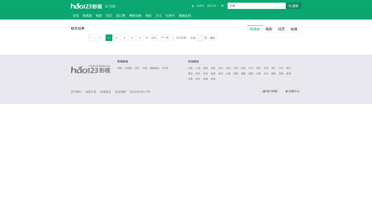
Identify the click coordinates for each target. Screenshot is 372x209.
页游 (228, 68)
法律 (258, 73)
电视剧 (87, 15)
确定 (212, 37)
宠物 (281, 73)
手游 (235, 68)
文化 (266, 73)
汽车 (281, 68)
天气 (251, 68)
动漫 (144, 68)
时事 (213, 79)
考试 (220, 73)
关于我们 (76, 91)
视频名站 (185, 15)
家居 (288, 73)
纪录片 (170, 15)
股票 (213, 73)
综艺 (109, 15)
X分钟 (165, 68)
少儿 (159, 15)
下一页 (167, 37)
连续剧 (128, 68)
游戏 (243, 68)
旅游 (205, 68)
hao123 (81, 6)
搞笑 (149, 15)
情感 (205, 79)
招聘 (251, 73)
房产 (273, 68)
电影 (99, 15)
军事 (190, 79)
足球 (266, 68)
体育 (258, 68)
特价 (198, 73)
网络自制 (135, 15)
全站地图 (120, 91)
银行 (288, 68)
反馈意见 (105, 91)
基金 (190, 73)
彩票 (205, 73)
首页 (76, 15)
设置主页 (90, 91)
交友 (220, 68)
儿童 (228, 73)
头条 (190, 68)
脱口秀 (120, 15)
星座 (213, 68)
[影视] (97, 6)
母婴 (235, 73)
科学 (198, 79)
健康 (243, 73)
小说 (198, 68)
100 (153, 37)
